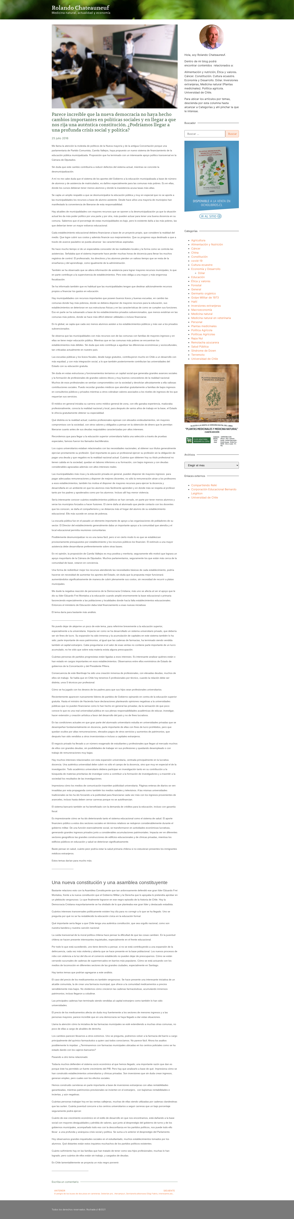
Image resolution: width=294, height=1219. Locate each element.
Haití (194, 301)
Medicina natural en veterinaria (211, 318)
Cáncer (195, 248)
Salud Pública (200, 346)
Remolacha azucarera (205, 342)
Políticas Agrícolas (203, 334)
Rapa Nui (197, 338)
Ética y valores (200, 281)
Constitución (199, 256)
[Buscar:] (204, 133)
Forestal (196, 285)
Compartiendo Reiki (204, 485)
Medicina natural (202, 314)
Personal (196, 322)
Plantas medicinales (204, 326)
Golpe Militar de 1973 (205, 297)
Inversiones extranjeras (206, 305)
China (195, 252)
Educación (198, 277)
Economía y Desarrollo (205, 269)
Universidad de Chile (204, 358)
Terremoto (198, 354)
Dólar (201, 273)
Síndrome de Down (203, 350)
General (196, 289)
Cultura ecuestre (202, 265)
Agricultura (198, 240)
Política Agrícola (201, 330)
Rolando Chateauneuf (80, 7)
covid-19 (196, 260)
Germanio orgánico (203, 293)
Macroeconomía (201, 309)
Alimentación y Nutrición (207, 244)
